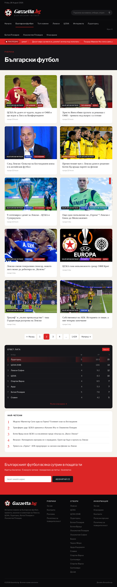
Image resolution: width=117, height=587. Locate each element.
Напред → (86, 336)
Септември (75, 559)
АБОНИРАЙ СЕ (63, 479)
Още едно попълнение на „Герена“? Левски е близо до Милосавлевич (86, 216)
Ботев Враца (76, 526)
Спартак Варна (77, 555)
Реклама (51, 514)
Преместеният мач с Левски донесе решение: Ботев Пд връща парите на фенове (86, 165)
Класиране (52, 35)
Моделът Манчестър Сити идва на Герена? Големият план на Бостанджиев (45, 421)
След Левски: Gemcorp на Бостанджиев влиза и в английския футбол (31, 165)
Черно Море (76, 543)
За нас (50, 506)
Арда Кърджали (77, 547)
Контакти (51, 510)
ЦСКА (66, 23)
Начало (8, 23)
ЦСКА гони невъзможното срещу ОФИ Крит (85, 266)
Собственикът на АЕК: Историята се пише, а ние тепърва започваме (85, 319)
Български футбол (24, 23)
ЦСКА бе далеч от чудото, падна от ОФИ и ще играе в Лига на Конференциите (29, 114)
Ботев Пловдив (12, 35)
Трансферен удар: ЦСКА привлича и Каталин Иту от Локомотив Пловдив (45, 427)
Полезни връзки (101, 518)
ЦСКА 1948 (75, 514)
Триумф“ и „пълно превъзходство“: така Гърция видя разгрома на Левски (28, 319)
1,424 (74, 336)
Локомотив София (78, 535)
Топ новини (43, 23)
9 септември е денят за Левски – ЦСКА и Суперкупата (28, 216)
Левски (56, 23)
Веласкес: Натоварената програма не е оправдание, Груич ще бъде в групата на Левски (50, 439)
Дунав (73, 572)
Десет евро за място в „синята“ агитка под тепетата (39, 41)
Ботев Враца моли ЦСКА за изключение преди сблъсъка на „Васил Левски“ (45, 433)
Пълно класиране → (58, 404)
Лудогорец (93, 23)
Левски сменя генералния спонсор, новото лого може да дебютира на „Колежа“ (29, 267)
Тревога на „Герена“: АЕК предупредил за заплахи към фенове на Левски (45, 446)
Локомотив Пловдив (33, 35)
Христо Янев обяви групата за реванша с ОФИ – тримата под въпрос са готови (83, 114)
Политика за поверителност (54, 519)
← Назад (30, 336)
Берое (73, 539)
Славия (73, 551)
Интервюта (78, 23)
